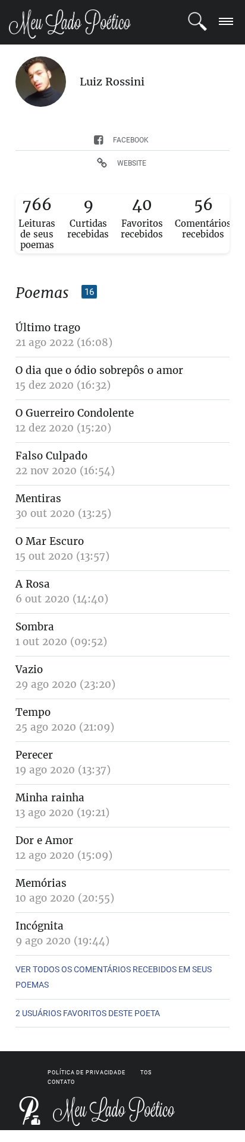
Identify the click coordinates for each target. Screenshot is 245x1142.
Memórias (41, 883)
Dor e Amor (44, 840)
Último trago (47, 327)
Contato (61, 1082)
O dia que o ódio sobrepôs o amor (99, 370)
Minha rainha (49, 797)
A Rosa (32, 584)
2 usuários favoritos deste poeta (87, 1013)
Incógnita (39, 925)
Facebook (131, 140)
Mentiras (38, 498)
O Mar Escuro (49, 541)
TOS (146, 1073)
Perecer (34, 755)
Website (131, 163)
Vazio (29, 669)
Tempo (33, 712)
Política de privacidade (86, 1073)
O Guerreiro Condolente (74, 413)
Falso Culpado (51, 455)
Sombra (34, 626)
